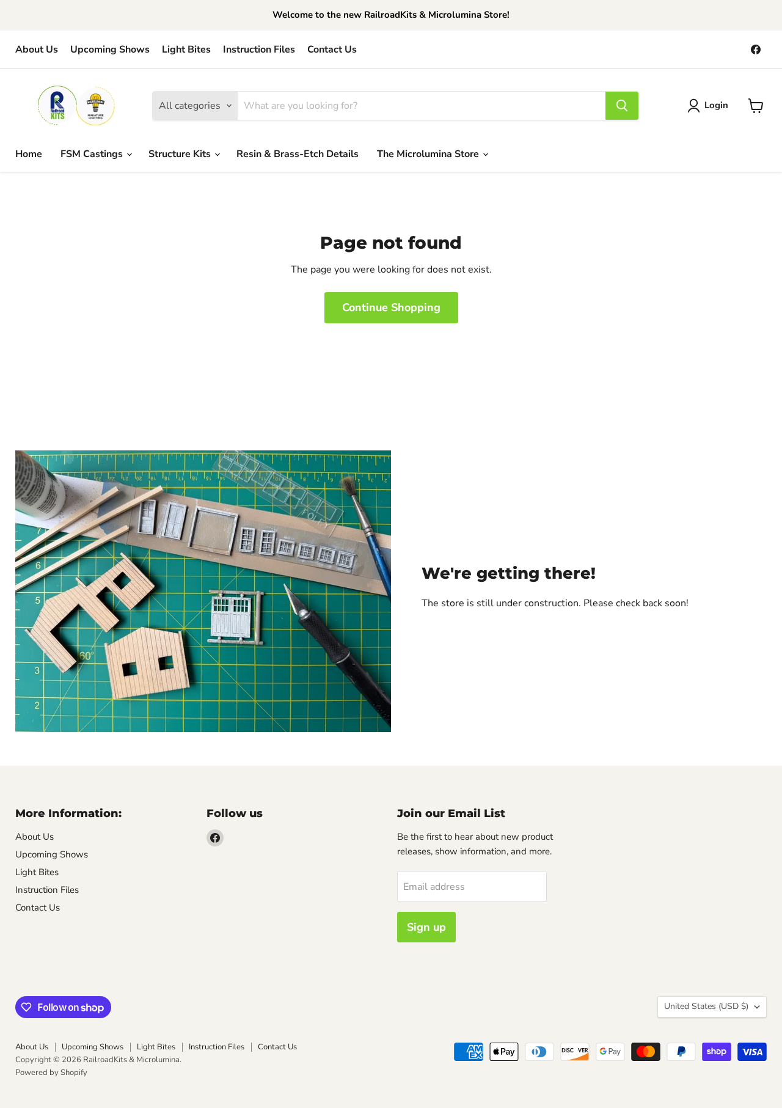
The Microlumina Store (429, 154)
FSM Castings (92, 154)
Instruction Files (259, 49)
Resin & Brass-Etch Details (297, 154)
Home (28, 154)
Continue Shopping (391, 307)
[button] (710, 105)
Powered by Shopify (51, 1072)
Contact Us (332, 49)
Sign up (426, 927)
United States (706, 1006)
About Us (36, 49)
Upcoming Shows (110, 49)
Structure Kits (180, 154)
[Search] (621, 106)
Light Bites (186, 49)
